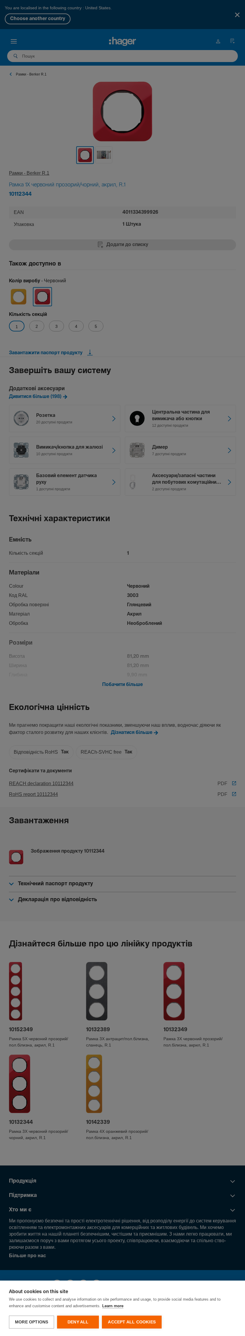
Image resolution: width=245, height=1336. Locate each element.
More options (31, 1322)
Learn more (112, 1306)
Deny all (78, 1322)
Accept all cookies (132, 1322)
